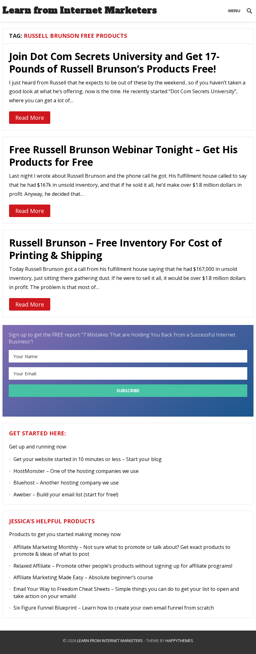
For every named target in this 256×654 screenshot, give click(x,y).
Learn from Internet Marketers (79, 10)
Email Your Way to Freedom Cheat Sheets (61, 589)
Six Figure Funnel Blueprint (45, 607)
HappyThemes (179, 640)
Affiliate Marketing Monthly (45, 547)
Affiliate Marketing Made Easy (48, 577)
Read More (29, 117)
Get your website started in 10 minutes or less (67, 459)
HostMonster (29, 471)
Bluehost (24, 482)
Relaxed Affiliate (32, 565)
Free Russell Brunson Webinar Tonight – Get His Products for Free (123, 156)
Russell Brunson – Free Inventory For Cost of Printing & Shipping (115, 249)
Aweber (22, 494)
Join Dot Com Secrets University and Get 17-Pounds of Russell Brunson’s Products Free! (114, 62)
